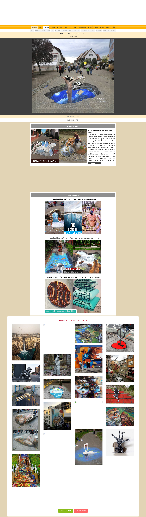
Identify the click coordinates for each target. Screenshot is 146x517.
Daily (40, 27)
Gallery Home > (81, 511)
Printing (57, 30)
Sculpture (99, 30)
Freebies (95, 27)
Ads (52, 30)
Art (57, 27)
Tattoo (92, 30)
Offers (102, 27)
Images (46, 27)
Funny (75, 27)
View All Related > (66, 511)
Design (53, 27)
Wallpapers (82, 27)
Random (37, 30)
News (107, 27)
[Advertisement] (73, 13)
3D (61, 27)
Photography (68, 27)
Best (32, 30)
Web (48, 30)
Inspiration (106, 30)
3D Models (64, 30)
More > (113, 30)
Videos (90, 27)
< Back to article (73, 36)
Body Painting (85, 30)
